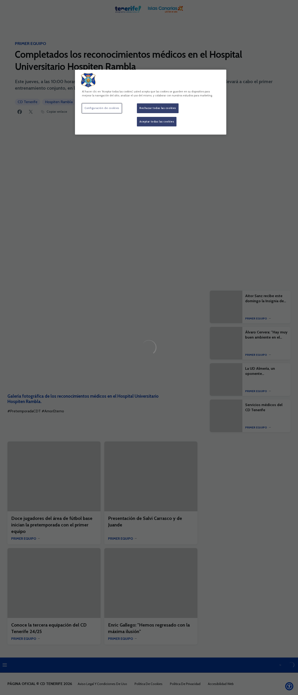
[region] (150, 102)
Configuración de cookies (102, 108)
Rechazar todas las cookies (157, 108)
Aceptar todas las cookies (156, 121)
